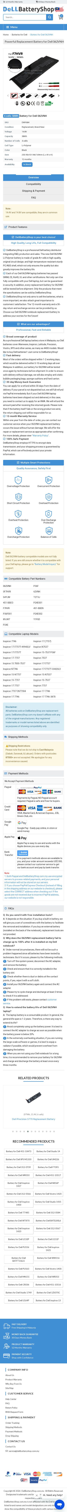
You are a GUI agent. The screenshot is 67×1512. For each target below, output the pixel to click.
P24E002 (38, 614)
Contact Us (10, 1446)
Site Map (9, 1388)
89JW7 (6, 619)
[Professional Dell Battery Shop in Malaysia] (33, 12)
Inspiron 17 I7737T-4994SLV (16, 647)
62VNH (37, 591)
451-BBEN (38, 608)
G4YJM (6, 597)
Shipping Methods (13, 1427)
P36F (36, 586)
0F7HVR (7, 591)
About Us (9, 1375)
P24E (5, 625)
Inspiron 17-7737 (11, 658)
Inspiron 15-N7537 (42, 674)
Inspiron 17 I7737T (12, 652)
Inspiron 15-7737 (11, 680)
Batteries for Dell (19, 34)
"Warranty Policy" (40, 435)
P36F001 (7, 614)
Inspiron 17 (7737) (42, 641)
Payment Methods (13, 1431)
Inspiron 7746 (9, 641)
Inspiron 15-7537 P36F (44, 652)
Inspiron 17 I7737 (42, 663)
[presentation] (33, 177)
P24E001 (38, 602)
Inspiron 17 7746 (11, 696)
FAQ (7, 1403)
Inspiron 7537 (40, 658)
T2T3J (37, 597)
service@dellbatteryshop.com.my (24, 1451)
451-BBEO (8, 602)
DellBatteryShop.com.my (33, 1491)
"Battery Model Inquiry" (45, 564)
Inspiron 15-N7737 (12, 674)
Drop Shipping (12, 1436)
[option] (33, 71)
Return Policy (11, 1407)
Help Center (10, 1399)
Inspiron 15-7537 (42, 680)
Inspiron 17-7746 (42, 691)
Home (6, 34)
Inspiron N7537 (41, 647)
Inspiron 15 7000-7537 (14, 663)
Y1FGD (37, 619)
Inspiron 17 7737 (11, 685)
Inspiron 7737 (40, 685)
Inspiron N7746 (10, 669)
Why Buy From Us (13, 1384)
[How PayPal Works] (39, 1480)
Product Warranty (13, 1379)
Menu (13, 27)
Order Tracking (12, 1423)
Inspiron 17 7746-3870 (44, 696)
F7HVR (6, 608)
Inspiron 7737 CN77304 (14, 691)
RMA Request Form (14, 1412)
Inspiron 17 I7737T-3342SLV (47, 669)
